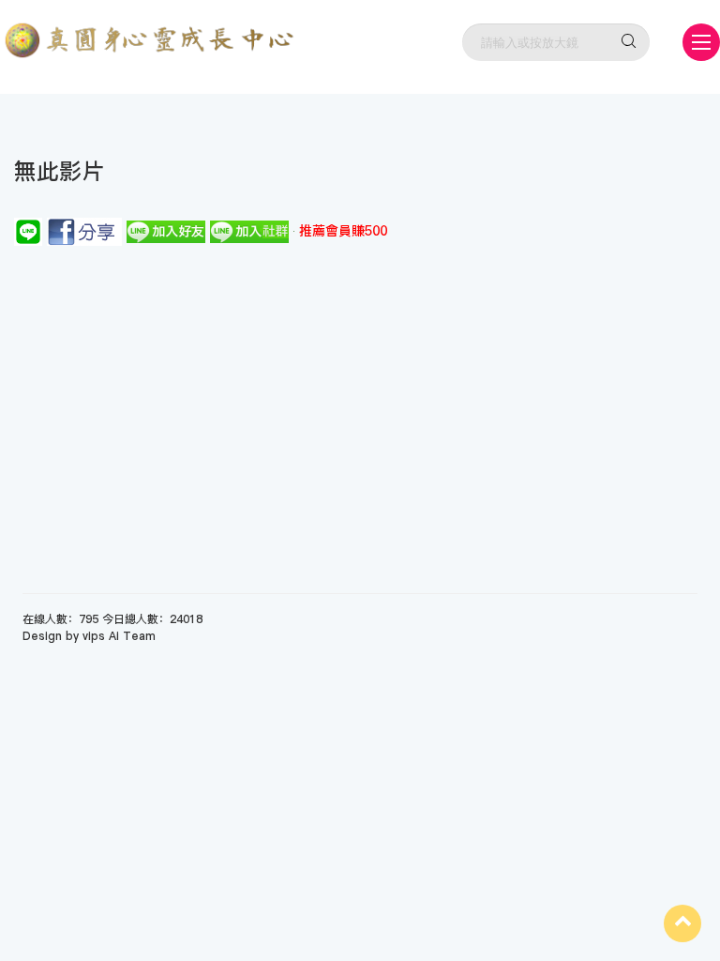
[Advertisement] (360, 386)
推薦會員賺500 (343, 230)
